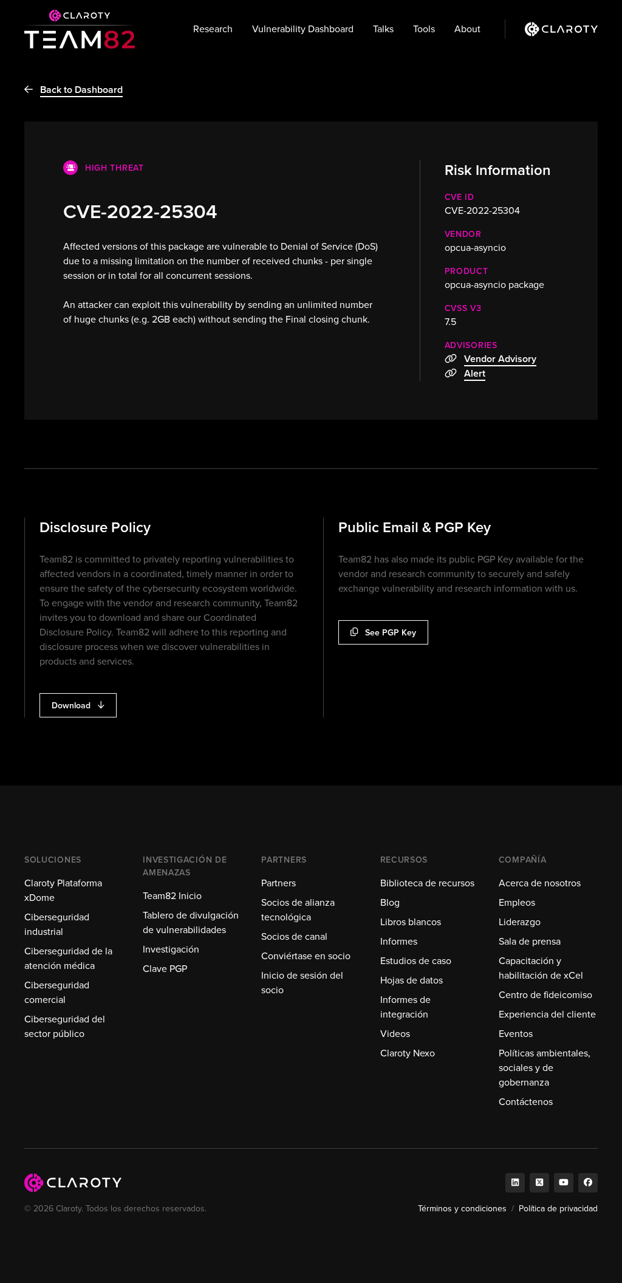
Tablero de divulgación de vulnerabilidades (191, 922)
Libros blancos (410, 922)
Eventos (516, 1034)
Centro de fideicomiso (545, 995)
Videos (395, 1034)
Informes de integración (405, 1007)
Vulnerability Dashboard (303, 29)
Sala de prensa (530, 941)
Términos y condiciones (462, 1208)
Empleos (517, 902)
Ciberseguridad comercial (56, 992)
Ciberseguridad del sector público (64, 1026)
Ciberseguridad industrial (56, 924)
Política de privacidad (558, 1208)
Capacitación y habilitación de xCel (541, 968)
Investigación (171, 949)
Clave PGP (165, 969)
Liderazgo (520, 922)
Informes (398, 941)
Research (213, 29)
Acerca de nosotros (540, 883)
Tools (424, 29)
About (467, 29)
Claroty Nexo (407, 1053)
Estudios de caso (415, 961)
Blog (390, 902)
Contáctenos (526, 1102)
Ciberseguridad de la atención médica (68, 958)
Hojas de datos (411, 980)
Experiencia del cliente (547, 1014)
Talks (383, 29)
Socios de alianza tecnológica (298, 909)
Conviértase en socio (305, 956)
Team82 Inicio (172, 896)
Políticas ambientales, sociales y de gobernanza (544, 1067)
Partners (278, 883)
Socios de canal (294, 936)
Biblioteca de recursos (427, 883)
